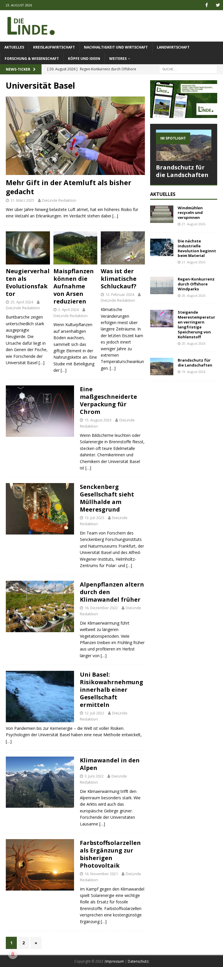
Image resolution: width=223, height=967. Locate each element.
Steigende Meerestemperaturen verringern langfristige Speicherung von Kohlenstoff (196, 324)
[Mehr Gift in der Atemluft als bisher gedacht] (75, 135)
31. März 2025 (22, 200)
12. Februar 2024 (119, 294)
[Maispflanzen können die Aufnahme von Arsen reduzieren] (75, 247)
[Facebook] (207, 5)
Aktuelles (14, 47)
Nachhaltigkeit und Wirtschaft (116, 47)
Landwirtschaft (173, 47)
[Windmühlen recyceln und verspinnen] (161, 214)
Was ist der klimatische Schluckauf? (118, 278)
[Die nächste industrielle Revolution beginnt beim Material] (161, 247)
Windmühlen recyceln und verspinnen (190, 212)
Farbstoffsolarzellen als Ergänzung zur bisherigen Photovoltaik (110, 854)
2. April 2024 (68, 309)
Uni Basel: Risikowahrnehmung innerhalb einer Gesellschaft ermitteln (111, 690)
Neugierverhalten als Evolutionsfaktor (28, 282)
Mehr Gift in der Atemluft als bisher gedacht (68, 187)
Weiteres (118, 58)
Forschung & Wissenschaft (32, 58)
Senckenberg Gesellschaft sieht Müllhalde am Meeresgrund (107, 498)
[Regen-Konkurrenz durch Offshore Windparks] (161, 285)
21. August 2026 (193, 224)
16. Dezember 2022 (101, 607)
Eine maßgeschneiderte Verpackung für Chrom (108, 400)
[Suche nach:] (188, 69)
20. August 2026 (193, 295)
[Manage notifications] (12, 954)
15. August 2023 (98, 420)
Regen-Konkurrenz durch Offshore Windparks (196, 284)
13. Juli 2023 (94, 517)
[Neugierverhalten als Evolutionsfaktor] (28, 247)
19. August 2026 (193, 371)
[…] (115, 216)
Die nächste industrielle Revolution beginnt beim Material (197, 248)
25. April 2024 (21, 302)
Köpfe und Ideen (84, 58)
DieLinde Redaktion (59, 200)
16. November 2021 (101, 873)
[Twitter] (218, 5)
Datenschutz (138, 961)
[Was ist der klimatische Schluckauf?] (123, 247)
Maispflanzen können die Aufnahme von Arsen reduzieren (73, 286)
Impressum (114, 961)
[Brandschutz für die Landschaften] (183, 145)
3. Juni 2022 (94, 776)
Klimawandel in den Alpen (110, 764)
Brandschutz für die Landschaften (182, 171)
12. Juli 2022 (94, 713)
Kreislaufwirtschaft (54, 47)
